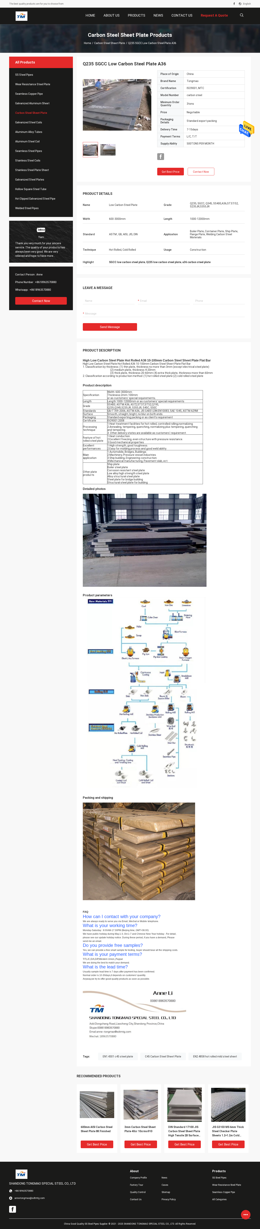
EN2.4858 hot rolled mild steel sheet (215, 1056)
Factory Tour (136, 1185)
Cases (165, 1185)
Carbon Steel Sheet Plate (109, 43)
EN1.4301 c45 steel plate (118, 1056)
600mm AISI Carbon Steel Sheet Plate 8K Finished (96, 1129)
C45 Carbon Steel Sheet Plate (163, 1056)
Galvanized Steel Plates (29, 179)
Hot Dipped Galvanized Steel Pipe (35, 198)
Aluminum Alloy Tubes (28, 131)
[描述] (242, 15)
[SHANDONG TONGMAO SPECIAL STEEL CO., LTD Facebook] (234, 4)
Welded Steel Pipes (27, 208)
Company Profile (138, 1177)
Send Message (110, 327)
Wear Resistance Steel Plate (32, 84)
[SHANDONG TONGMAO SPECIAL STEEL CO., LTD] (21, 16)
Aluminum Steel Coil (27, 141)
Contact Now (41, 301)
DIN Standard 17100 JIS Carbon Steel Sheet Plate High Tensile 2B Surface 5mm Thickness (184, 1131)
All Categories (219, 1199)
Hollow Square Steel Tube (30, 189)
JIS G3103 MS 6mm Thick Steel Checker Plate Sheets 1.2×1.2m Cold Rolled (228, 1131)
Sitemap (166, 1192)
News (164, 1177)
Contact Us (136, 1199)
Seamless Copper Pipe (29, 93)
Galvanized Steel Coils (28, 122)
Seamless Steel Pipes (28, 151)
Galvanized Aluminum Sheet (32, 103)
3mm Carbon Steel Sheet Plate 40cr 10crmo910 (140, 1129)
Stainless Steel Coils (27, 160)
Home (87, 43)
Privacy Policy (169, 1199)
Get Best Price (170, 171)
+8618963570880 (46, 282)
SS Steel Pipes (24, 74)
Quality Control (138, 1192)
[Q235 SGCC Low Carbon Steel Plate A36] (97, 1104)
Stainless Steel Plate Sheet (32, 170)
